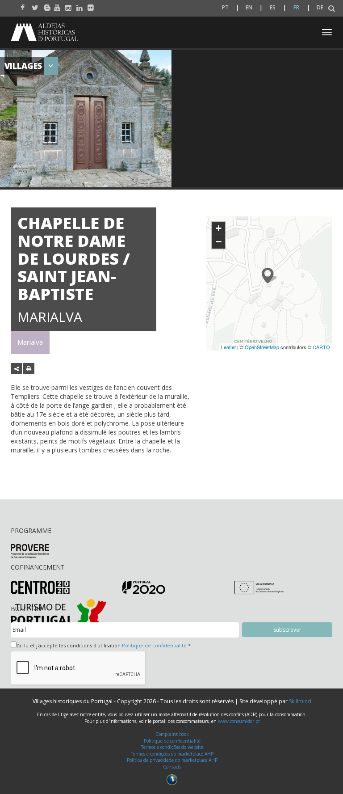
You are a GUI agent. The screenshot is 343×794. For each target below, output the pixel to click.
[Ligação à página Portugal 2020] (143, 587)
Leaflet (228, 347)
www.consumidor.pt (239, 721)
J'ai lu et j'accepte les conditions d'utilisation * (104, 645)
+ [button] (219, 228)
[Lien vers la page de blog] (44, 5)
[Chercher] (331, 9)
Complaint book (172, 734)
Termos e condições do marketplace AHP (172, 754)
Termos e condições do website (172, 747)
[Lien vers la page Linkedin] (77, 5)
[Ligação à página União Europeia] (259, 587)
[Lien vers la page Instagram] (66, 5)
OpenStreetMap (262, 347)
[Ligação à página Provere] (30, 550)
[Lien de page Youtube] (55, 5)
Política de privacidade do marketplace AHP (172, 760)
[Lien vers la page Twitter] (32, 5)
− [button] (219, 241)
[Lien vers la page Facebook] (21, 5)
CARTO (321, 347)
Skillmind (300, 701)
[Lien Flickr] (88, 5)
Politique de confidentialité (154, 645)
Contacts (172, 767)
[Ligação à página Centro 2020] (40, 587)
